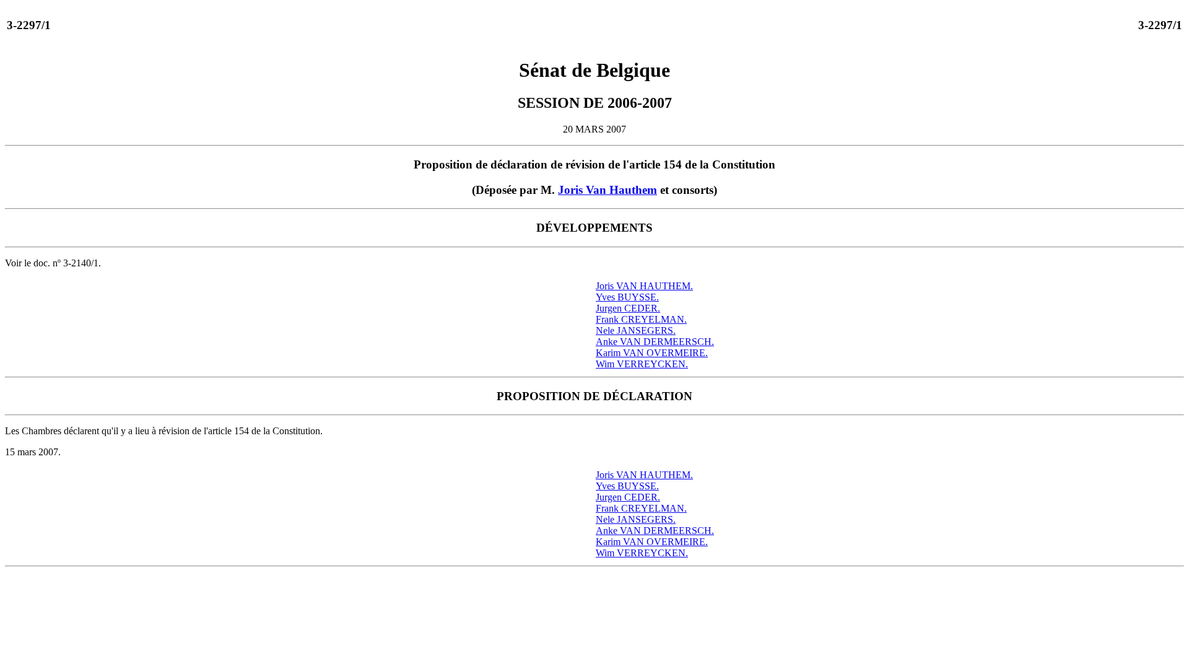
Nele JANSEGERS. (636, 330)
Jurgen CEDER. (628, 308)
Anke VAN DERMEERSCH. (655, 341)
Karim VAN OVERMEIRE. (652, 353)
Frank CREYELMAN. (641, 319)
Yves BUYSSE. (627, 297)
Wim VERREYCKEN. (642, 364)
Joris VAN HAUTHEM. (644, 286)
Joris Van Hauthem (607, 189)
